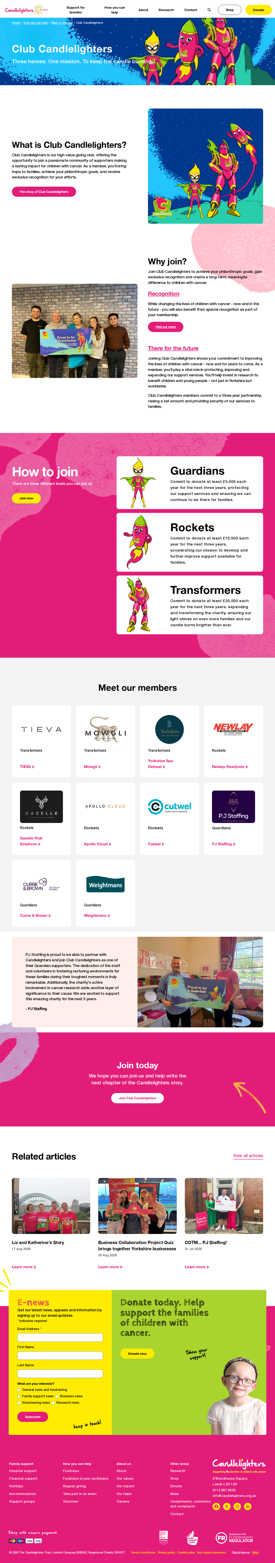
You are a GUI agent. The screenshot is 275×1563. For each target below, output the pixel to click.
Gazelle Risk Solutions (31, 841)
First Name (25, 1347)
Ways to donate (62, 23)
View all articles (248, 1156)
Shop (230, 10)
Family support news (38, 1396)
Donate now (137, 1353)
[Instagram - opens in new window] (237, 1506)
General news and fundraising (44, 1390)
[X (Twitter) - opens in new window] (227, 1506)
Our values (125, 1478)
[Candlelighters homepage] (26, 10)
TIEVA (25, 766)
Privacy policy (166, 1553)
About (122, 1471)
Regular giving (74, 1486)
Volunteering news (36, 1403)
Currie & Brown (33, 915)
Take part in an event (80, 1494)
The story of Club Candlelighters (44, 192)
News (174, 1494)
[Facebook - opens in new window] (216, 1506)
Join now (26, 498)
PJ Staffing (222, 844)
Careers (123, 1501)
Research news (67, 1403)
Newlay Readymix (228, 766)
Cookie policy (186, 1553)
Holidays (16, 1486)
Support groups (22, 1501)
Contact (190, 10)
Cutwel (154, 844)
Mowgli (90, 766)
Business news (71, 1396)
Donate (258, 10)
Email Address (29, 1329)
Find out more (166, 327)
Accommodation (22, 1494)
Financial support (23, 1478)
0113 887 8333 (224, 1490)
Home (16, 23)
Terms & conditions (143, 1553)
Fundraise (71, 1471)
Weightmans (95, 915)
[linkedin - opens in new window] (247, 1506)
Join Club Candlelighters (137, 1098)
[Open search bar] (209, 10)
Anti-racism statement (211, 1553)
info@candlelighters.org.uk (234, 1496)
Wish (255, 1553)
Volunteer (71, 1501)
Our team (124, 1494)
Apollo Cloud (96, 844)
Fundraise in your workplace (85, 1478)
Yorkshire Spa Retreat (160, 763)
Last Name (25, 1365)
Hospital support (23, 1471)
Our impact (125, 1486)
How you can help (36, 23)
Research (177, 1471)
